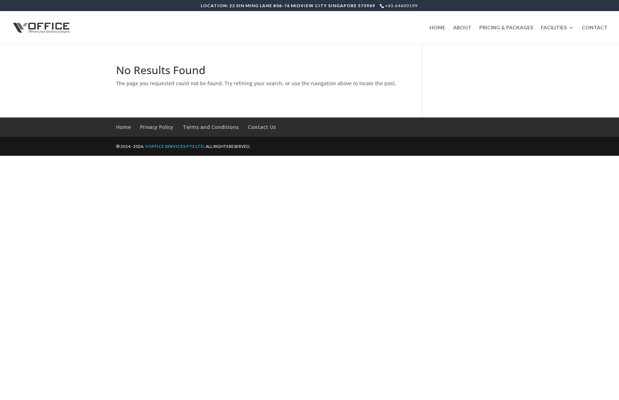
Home (123, 127)
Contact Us (262, 127)
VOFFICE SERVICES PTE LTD (174, 146)
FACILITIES (554, 27)
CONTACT (595, 27)
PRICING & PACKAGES (506, 27)
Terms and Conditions (211, 127)
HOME (437, 27)
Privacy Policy (156, 127)
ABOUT (462, 27)
